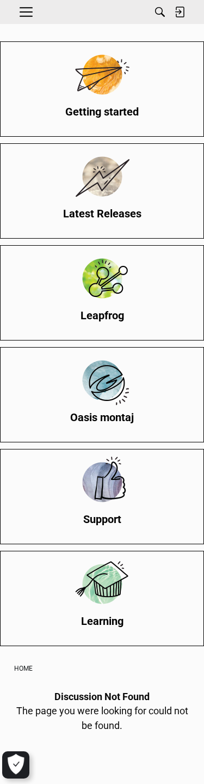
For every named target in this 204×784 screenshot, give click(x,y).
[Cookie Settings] (15, 765)
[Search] (160, 12)
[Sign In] (179, 12)
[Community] (102, 12)
